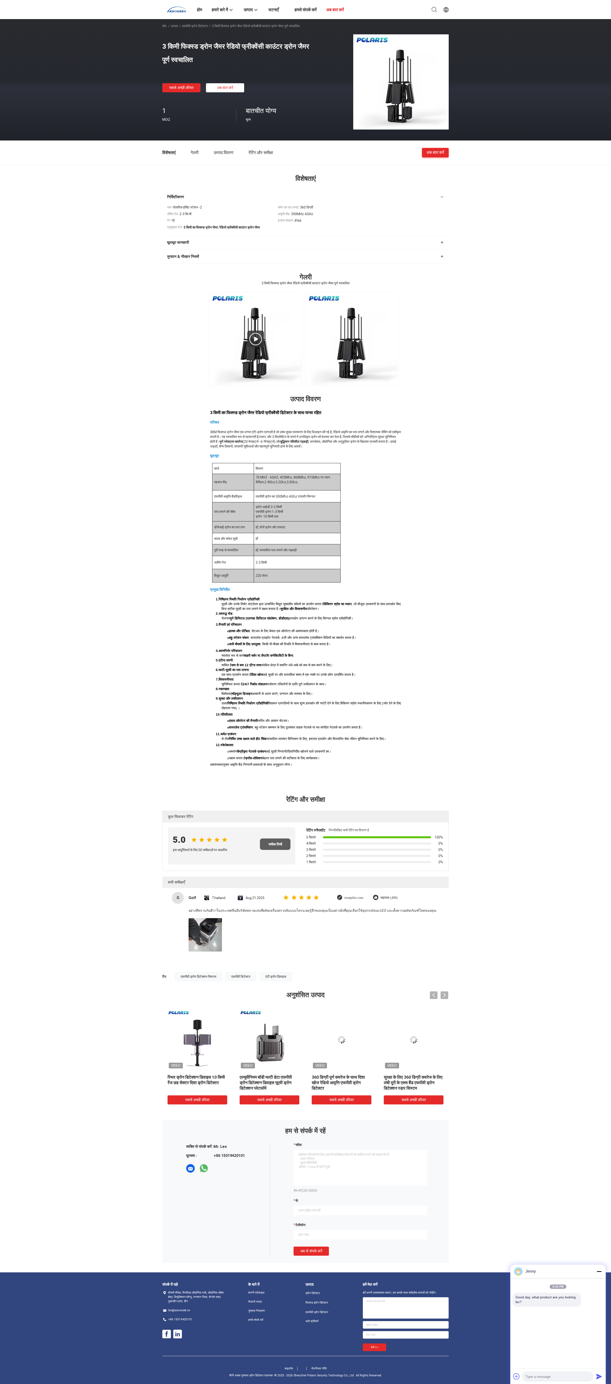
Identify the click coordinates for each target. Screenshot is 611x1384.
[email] (190, 1168)
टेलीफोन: (300, 1225)
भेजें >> (374, 1347)
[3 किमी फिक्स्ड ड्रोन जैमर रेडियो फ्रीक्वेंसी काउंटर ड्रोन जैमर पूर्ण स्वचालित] (401, 82)
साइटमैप (288, 1368)
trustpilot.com (353, 898)
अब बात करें (225, 87)
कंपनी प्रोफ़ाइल (256, 1292)
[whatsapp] (204, 1168)
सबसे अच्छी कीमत (181, 87)
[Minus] (599, 1271)
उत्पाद (174, 26)
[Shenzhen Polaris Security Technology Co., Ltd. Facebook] (166, 1334)
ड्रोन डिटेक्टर (313, 1293)
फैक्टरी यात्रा (255, 1301)
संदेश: (298, 1145)
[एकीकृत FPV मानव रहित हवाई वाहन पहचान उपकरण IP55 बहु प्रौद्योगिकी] (414, 1040)
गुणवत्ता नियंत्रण (256, 1310)
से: (297, 1200)
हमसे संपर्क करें (255, 1320)
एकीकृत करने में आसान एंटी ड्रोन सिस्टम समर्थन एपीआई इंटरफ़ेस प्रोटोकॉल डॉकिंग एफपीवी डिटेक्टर (337, 1083)
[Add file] (516, 1376)
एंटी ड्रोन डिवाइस (275, 976)
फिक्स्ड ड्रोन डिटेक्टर (317, 1302)
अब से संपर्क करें (311, 1251)
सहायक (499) (389, 898)
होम (164, 26)
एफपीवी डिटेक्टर (240, 976)
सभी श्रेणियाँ (312, 1321)
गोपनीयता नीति (319, 1368)
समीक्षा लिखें (275, 844)
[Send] (599, 1376)
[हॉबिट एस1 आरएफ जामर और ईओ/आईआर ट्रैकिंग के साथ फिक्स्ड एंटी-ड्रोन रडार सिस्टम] (197, 1040)
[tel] (217, 1168)
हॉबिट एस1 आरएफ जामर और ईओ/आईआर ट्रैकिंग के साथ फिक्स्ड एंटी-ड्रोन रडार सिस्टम (195, 1083)
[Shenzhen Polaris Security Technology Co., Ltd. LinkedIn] (177, 1334)
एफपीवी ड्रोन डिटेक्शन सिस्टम (198, 976)
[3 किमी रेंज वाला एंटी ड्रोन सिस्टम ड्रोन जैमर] (269, 1040)
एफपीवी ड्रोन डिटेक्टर (195, 26)
